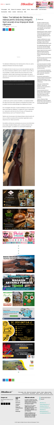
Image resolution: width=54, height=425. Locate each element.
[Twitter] (7, 29)
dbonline (7, 26)
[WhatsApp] (13, 29)
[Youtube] (9, 404)
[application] (19, 89)
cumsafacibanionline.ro (45, 413)
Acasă (4, 14)
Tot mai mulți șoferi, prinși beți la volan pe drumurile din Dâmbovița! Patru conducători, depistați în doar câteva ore (44, 72)
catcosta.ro (42, 409)
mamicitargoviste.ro (44, 404)
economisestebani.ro (45, 407)
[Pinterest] (10, 29)
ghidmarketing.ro (44, 411)
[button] (8, 4)
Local (7, 14)
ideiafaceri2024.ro (44, 406)
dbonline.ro (42, 402)
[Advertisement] (18, 60)
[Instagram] (4, 404)
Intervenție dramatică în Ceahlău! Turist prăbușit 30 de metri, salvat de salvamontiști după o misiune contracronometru (44, 66)
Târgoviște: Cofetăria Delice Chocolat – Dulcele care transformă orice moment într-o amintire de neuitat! (43, 86)
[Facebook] (4, 29)
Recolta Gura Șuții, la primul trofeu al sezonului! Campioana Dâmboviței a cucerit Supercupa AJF (44, 59)
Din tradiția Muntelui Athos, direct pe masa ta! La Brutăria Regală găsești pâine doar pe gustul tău (44, 47)
